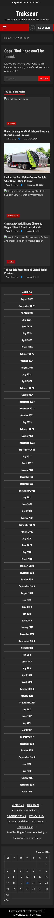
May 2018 (27, 668)
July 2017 (27, 709)
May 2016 (27, 771)
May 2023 (27, 422)
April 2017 (27, 730)
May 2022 (27, 456)
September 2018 (27, 641)
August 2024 (27, 367)
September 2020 (27, 525)
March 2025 (27, 347)
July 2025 (27, 319)
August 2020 (27, 531)
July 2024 (27, 374)
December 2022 (26, 442)
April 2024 (27, 381)
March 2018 (27, 682)
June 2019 (27, 607)
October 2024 (26, 360)
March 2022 (27, 463)
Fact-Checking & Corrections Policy (25, 832)
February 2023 (27, 429)
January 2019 (27, 627)
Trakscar (27, 13)
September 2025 (27, 306)
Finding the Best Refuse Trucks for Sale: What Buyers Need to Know (25, 179)
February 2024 (27, 388)
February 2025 (27, 354)
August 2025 (27, 312)
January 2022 (27, 470)
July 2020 (27, 538)
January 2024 (27, 395)
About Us (17, 810)
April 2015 (27, 791)
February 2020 (27, 565)
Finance (11, 123)
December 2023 (26, 401)
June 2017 (27, 716)
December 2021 (27, 477)
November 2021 (27, 483)
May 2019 (27, 613)
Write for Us (32, 810)
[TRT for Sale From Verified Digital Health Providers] (27, 250)
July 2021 (27, 497)
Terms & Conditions (18, 821)
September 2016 (27, 757)
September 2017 (27, 702)
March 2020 (27, 559)
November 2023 (26, 408)
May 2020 (27, 552)
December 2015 (27, 784)
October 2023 (26, 415)
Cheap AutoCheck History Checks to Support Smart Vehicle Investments (23, 225)
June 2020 (27, 545)
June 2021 (27, 504)
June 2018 (27, 661)
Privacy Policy (36, 815)
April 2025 (27, 340)
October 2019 (27, 579)
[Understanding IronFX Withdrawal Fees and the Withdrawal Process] (27, 112)
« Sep (7, 900)
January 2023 (27, 436)
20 (27, 883)
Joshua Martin (12, 139)
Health (11, 262)
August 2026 (27, 299)
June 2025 (27, 326)
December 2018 (27, 634)
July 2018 (27, 654)
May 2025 (27, 333)
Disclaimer (38, 821)
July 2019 (27, 600)
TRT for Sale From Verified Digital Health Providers (25, 271)
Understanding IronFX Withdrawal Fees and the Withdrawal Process (26, 133)
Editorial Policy (25, 826)
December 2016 (27, 743)
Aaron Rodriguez (13, 185)
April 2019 (27, 620)
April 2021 (27, 511)
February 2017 (27, 736)
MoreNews (19, 914)
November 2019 (27, 572)
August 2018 (27, 647)
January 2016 (27, 778)
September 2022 (27, 449)
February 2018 (27, 689)
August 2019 (27, 593)
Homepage (33, 804)
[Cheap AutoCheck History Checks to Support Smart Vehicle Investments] (27, 204)
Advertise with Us (16, 815)
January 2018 (27, 695)
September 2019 (27, 586)
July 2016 (27, 764)
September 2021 (27, 490)
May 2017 (27, 723)
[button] (4, 28)
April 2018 (27, 675)
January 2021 (27, 518)
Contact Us (18, 804)
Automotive (13, 215)
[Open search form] (25, 27)
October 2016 (27, 750)
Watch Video (44, 27)
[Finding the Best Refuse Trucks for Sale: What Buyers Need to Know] (27, 158)
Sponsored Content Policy (27, 838)
